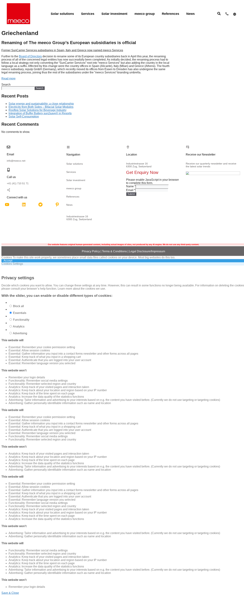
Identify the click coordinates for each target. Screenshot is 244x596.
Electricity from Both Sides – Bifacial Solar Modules (41, 106)
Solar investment (75, 180)
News (69, 204)
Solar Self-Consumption (24, 116)
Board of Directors (30, 56)
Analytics (18, 326)
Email (130, 190)
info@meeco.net (16, 160)
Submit (131, 194)
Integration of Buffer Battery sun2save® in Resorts (40, 113)
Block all (18, 306)
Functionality (21, 319)
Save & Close (10, 592)
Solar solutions (74, 163)
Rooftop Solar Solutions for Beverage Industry (37, 110)
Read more (8, 78)
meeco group (73, 188)
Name (131, 186)
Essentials (19, 312)
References (72, 196)
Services (71, 172)
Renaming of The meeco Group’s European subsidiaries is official (68, 42)
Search (6, 84)
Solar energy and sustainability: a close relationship (41, 103)
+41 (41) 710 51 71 (18, 183)
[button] (219, 13)
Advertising (20, 333)
